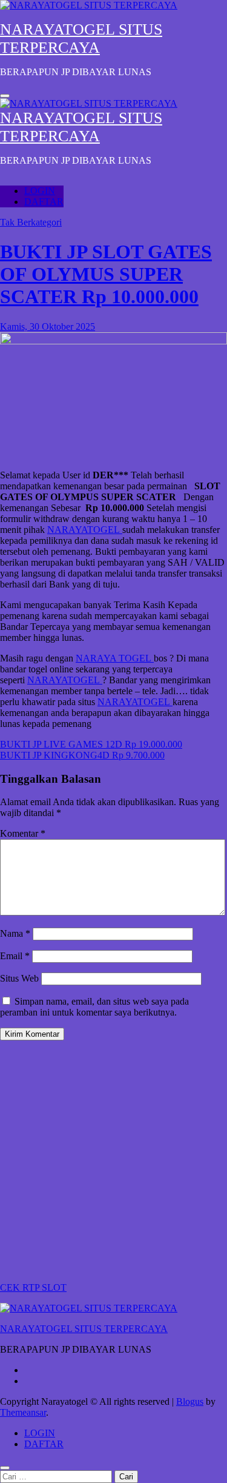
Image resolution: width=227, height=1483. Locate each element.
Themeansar (23, 1412)
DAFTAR (44, 201)
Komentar (22, 833)
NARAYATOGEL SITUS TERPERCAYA (81, 38)
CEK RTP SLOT (33, 1287)
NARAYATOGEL (84, 529)
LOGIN (39, 191)
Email (15, 956)
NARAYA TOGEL (115, 658)
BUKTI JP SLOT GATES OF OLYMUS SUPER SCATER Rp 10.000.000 (106, 274)
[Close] (5, 1468)
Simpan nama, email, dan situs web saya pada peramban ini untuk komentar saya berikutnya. (94, 1006)
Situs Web (19, 978)
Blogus (189, 1401)
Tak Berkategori (31, 222)
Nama (15, 933)
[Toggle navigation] (5, 96)
